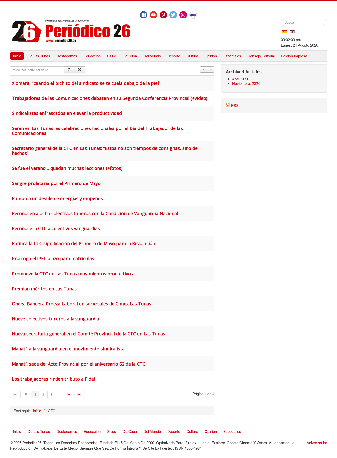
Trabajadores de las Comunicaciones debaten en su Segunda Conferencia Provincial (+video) (109, 98)
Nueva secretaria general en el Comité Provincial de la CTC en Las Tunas (88, 334)
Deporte (173, 55)
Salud (111, 55)
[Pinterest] (163, 14)
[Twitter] (173, 14)
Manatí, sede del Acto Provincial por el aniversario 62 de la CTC (78, 364)
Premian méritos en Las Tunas (44, 289)
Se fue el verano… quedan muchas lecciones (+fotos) (67, 168)
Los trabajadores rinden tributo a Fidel (53, 379)
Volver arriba (317, 442)
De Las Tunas (39, 55)
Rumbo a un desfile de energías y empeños (57, 198)
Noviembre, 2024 (246, 83)
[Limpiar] (80, 69)
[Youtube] (153, 14)
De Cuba (130, 55)
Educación (92, 55)
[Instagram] (183, 14)
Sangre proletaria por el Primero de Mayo (56, 183)
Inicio (17, 55)
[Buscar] (69, 69)
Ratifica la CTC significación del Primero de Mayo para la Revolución (83, 243)
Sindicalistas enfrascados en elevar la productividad (67, 113)
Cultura (192, 55)
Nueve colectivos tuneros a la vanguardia (55, 319)
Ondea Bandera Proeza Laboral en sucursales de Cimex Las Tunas (81, 304)
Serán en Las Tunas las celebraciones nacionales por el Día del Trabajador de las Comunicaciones (97, 130)
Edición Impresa (294, 55)
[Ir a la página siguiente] (69, 394)
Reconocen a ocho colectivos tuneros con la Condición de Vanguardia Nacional (95, 213)
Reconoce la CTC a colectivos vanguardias (56, 228)
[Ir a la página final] (79, 394)
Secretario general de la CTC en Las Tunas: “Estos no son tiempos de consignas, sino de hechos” (105, 150)
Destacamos (66, 55)
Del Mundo (152, 55)
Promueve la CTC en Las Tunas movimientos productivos (72, 273)
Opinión (211, 55)
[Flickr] (193, 15)
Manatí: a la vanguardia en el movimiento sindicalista (68, 349)
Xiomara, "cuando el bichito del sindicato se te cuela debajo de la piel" (86, 83)
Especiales (232, 55)
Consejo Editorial (261, 55)
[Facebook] (143, 14)
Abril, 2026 (240, 78)
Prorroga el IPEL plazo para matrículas (53, 258)
